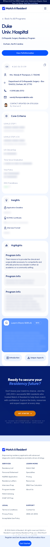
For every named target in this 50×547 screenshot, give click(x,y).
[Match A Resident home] (14, 8)
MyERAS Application (9, 476)
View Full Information (25, 53)
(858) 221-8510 (32, 514)
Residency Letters (9, 481)
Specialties (30, 472)
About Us (29, 489)
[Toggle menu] (45, 8)
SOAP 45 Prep (7, 498)
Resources (30, 481)
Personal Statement (10, 472)
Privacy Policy (7, 514)
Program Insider (8, 489)
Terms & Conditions (9, 510)
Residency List (7, 468)
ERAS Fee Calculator (34, 485)
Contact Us (30, 510)
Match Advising (8, 494)
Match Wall (30, 468)
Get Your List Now (31, 3)
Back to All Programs (15, 18)
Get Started (25, 543)
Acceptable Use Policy (11, 518)
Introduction (14, 357)
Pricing (29, 476)
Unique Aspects (37, 357)
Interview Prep (8, 485)
